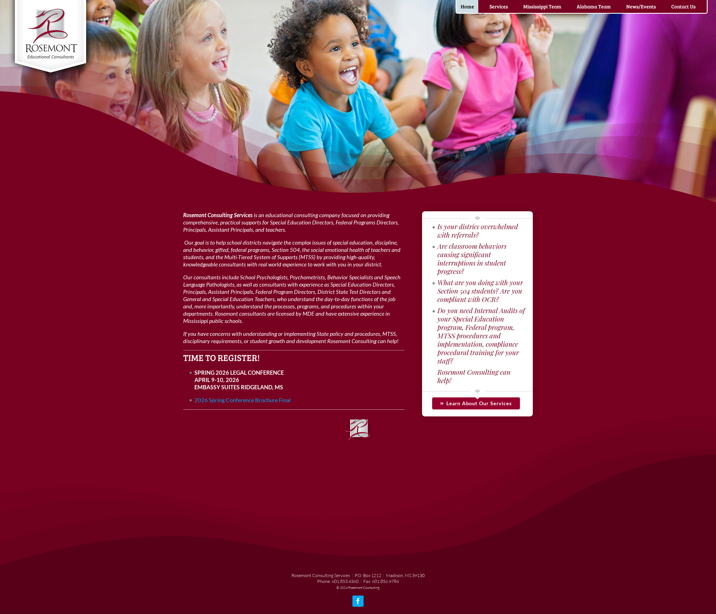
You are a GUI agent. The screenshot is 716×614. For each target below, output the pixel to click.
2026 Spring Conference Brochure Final (242, 400)
